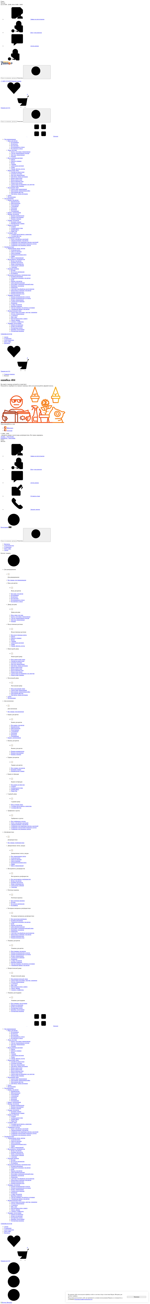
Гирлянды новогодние (17, 172)
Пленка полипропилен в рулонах (21, 298)
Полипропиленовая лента (18, 254)
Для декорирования (10, 139)
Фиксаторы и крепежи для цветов (21, 290)
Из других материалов (17, 272)
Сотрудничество (9, 340)
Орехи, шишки (15, 320)
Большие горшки (16, 222)
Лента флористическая (18, 282)
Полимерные (15, 211)
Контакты (7, 343)
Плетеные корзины (13, 268)
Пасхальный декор (13, 187)
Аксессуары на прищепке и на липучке (22, 184)
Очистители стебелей (17, 265)
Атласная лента (15, 250)
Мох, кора (14, 317)
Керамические (15, 201)
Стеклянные (14, 206)
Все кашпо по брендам (18, 785)
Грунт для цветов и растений (19, 239)
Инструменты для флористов (16, 259)
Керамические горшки (17, 223)
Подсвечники (12, 197)
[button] (14, 94)
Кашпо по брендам (13, 225)
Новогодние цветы (16, 183)
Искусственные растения (15, 158)
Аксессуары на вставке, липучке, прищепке (24, 312)
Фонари (13, 156)
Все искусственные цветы (19, 635)
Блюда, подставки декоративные (20, 151)
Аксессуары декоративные (19, 189)
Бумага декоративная (17, 300)
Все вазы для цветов (17, 593)
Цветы (13, 159)
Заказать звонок (16, 81)
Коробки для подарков (17, 329)
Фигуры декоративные (18, 155)
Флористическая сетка (17, 293)
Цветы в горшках (16, 161)
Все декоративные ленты (18, 856)
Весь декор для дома (17, 615)
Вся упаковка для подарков (19, 1003)
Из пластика (14, 145)
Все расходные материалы (19, 919)
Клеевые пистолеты (17, 262)
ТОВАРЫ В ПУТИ (6, 334)
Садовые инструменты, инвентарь (21, 234)
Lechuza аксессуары (17, 228)
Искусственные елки (17, 181)
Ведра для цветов (16, 261)
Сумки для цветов (16, 304)
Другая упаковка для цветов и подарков (23, 307)
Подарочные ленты (17, 328)
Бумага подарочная (16, 326)
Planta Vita (14, 231)
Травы (13, 167)
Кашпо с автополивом (14, 212)
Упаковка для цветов (14, 295)
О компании (7, 338)
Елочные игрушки (16, 173)
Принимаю (136, 1297)
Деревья (13, 164)
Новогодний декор (13, 170)
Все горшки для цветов (18, 768)
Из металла (14, 144)
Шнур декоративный (17, 258)
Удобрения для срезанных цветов (21, 245)
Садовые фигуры (16, 236)
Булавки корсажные (17, 276)
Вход (10, 527)
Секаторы (14, 267)
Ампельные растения (17, 166)
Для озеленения (8, 198)
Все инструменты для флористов (21, 879)
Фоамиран (14, 303)
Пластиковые (15, 204)
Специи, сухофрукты (17, 321)
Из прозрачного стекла (18, 147)
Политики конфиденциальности (83, 1299)
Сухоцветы (14, 315)
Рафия (13, 256)
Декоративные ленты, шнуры (16, 248)
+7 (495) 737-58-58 (6, 81)
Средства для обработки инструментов (22, 289)
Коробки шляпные (16, 306)
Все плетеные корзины (18, 900)
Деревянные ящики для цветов (20, 309)
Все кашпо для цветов (17, 725)
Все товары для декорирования (17, 580)
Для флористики (9, 247)
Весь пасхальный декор (18, 688)
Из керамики (15, 142)
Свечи (9, 195)
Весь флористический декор (19, 979)
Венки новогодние (16, 178)
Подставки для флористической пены (22, 284)
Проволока (14, 287)
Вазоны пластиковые (17, 217)
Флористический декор (14, 311)
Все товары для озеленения (16, 711)
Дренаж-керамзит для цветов (19, 240)
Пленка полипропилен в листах (20, 296)
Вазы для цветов (12, 141)
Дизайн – (7, 436)
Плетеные (14, 208)
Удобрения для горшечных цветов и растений (24, 242)
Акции (6, 337)
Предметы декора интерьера (19, 176)
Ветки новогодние (16, 180)
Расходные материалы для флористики (19, 275)
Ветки (13, 162)
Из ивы (13, 270)
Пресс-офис (7, 341)
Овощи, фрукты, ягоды (18, 169)
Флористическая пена (17, 292)
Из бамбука (14, 273)
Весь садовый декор (17, 804)
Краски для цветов (16, 281)
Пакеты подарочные (17, 325)
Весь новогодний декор (18, 659)
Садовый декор (12, 233)
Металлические (15, 203)
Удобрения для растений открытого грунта (24, 243)
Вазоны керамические (17, 215)
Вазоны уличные (16, 219)
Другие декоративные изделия (20, 153)
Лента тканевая (15, 253)
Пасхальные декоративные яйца (20, 190)
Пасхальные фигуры (17, 192)
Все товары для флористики (16, 842)
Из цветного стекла (17, 148)
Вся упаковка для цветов (18, 951)
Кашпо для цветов (13, 200)
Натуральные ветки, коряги (19, 318)
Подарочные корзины (17, 331)
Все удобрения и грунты (18, 821)
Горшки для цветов (13, 220)
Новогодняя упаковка (17, 186)
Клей (12, 279)
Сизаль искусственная (17, 301)
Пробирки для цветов (17, 286)
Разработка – (8, 438)
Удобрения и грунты (14, 237)
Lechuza (13, 226)
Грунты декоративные (17, 314)
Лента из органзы (16, 251)
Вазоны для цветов (13, 214)
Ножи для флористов (17, 264)
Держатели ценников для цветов (20, 278)
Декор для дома (12, 150)
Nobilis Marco (15, 229)
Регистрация (4, 527)
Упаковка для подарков (14, 323)
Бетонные (14, 209)
